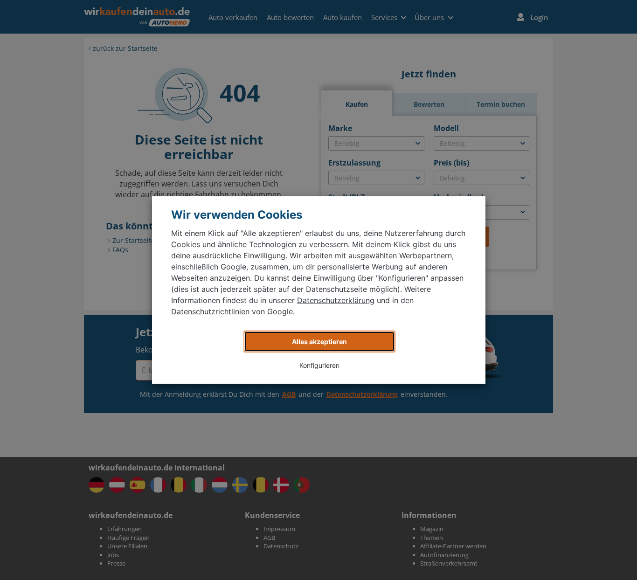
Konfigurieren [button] (319, 365)
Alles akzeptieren (319, 341)
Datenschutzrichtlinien (210, 311)
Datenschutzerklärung (335, 300)
